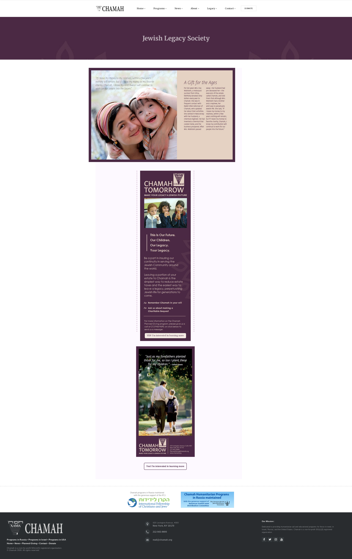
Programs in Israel (37, 539)
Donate (249, 8)
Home (140, 8)
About (194, 8)
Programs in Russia (17, 539)
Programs (159, 8)
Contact (229, 8)
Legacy (211, 8)
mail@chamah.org (162, 540)
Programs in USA (57, 539)
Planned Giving (29, 543)
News (178, 8)
